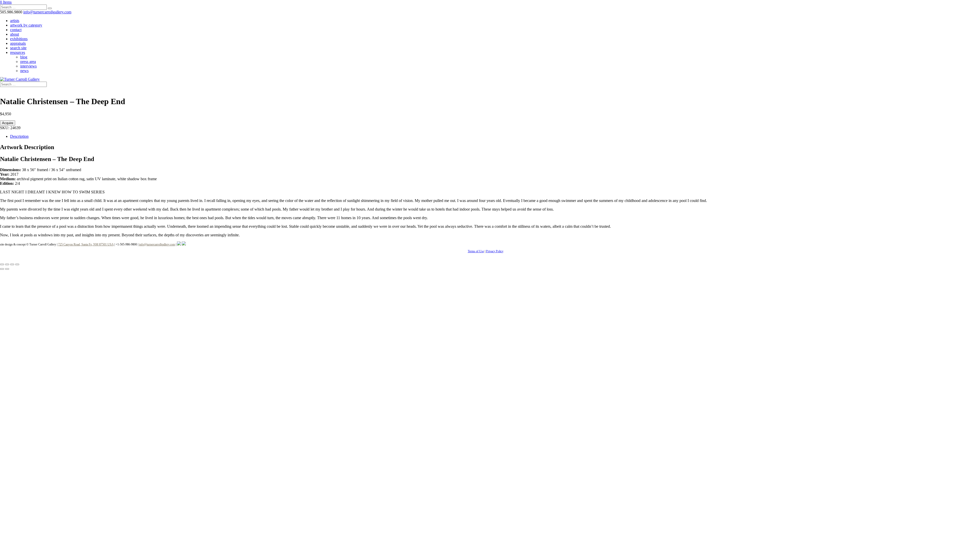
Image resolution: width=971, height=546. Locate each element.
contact (15, 30)
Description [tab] (19, 136)
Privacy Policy (494, 251)
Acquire (7, 123)
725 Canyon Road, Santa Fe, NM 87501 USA (86, 244)
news (24, 71)
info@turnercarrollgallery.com (157, 244)
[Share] (12, 264)
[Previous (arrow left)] (2, 269)
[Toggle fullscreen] (7, 264)
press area (28, 61)
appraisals (18, 43)
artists (14, 20)
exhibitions (19, 39)
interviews (28, 66)
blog (23, 57)
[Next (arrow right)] (7, 269)
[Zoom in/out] (2, 264)
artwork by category (26, 25)
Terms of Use (476, 251)
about (14, 34)
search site (18, 48)
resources (17, 52)
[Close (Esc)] (17, 264)
